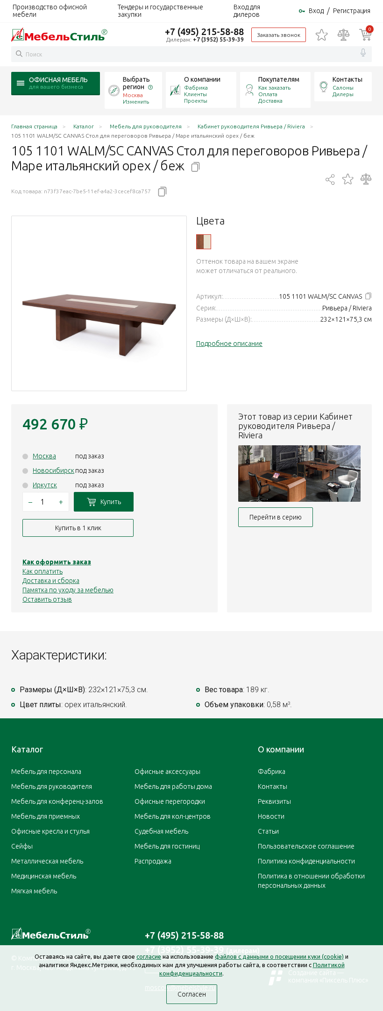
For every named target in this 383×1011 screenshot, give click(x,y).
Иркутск (45, 485)
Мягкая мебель (34, 891)
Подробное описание (229, 343)
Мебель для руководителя (51, 786)
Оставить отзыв (47, 599)
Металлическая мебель (47, 861)
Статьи (268, 831)
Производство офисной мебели (50, 10)
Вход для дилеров (247, 10)
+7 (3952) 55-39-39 (218, 39)
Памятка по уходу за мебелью (67, 590)
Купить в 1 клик (78, 528)
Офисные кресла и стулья (50, 831)
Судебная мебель (161, 831)
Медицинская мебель (43, 876)
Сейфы (22, 846)
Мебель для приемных (45, 816)
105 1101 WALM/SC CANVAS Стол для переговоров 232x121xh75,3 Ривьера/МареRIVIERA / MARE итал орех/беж (203, 241)
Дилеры (343, 94)
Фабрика (196, 87)
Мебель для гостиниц (167, 846)
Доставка (270, 101)
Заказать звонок (278, 35)
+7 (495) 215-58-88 (204, 31)
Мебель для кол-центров (173, 816)
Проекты (195, 101)
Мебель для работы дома (173, 786)
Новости (271, 816)
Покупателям (278, 79)
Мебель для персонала (46, 771)
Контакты (347, 79)
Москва (44, 456)
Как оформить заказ (56, 562)
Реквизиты (274, 801)
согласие (148, 956)
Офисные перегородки (170, 801)
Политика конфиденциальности (306, 861)
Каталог (27, 749)
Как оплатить (42, 571)
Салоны (343, 87)
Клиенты (195, 94)
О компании (202, 79)
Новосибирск (53, 470)
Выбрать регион (136, 83)
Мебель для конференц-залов (57, 801)
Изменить (136, 101)
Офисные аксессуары (167, 771)
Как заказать (274, 87)
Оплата (267, 94)
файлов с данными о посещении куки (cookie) (279, 956)
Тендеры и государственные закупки (160, 10)
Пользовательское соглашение (306, 846)
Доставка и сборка (50, 580)
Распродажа (153, 861)
